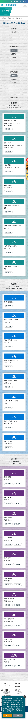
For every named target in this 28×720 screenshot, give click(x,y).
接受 (7, 715)
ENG (17, 1)
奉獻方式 (19, 692)
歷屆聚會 (3, 18)
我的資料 (3, 683)
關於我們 (17, 690)
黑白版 (24, 1)
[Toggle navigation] (25, 5)
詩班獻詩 (17, 483)
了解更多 (8, 712)
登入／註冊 (6, 685)
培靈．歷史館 (4, 690)
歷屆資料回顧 (7, 695)
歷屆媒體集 (6, 692)
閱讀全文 (8, 129)
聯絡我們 (19, 694)
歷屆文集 (5, 694)
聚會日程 (17, 683)
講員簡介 (14, 50)
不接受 (17, 715)
